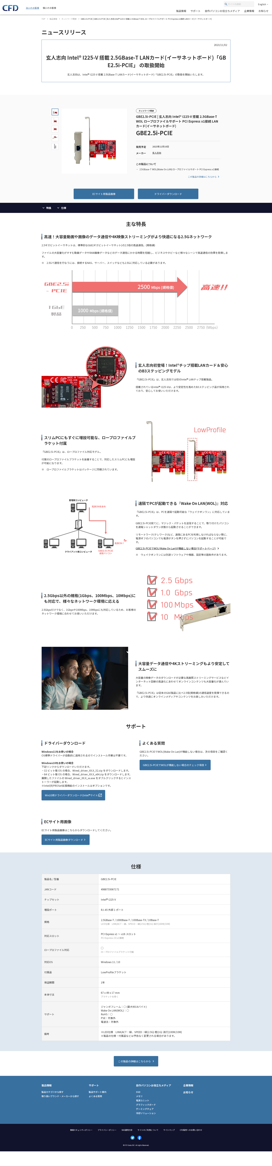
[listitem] (178, 548)
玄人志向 (156, 152)
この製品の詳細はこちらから (202, 176)
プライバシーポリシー (107, 1130)
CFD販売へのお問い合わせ (191, 1130)
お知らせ (263, 11)
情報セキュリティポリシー (81, 1130)
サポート (195, 11)
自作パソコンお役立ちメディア (222, 11)
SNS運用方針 (127, 1130)
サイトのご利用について (148, 1130)
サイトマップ (169, 1130)
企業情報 (249, 11)
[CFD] (10, 10)
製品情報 (181, 11)
